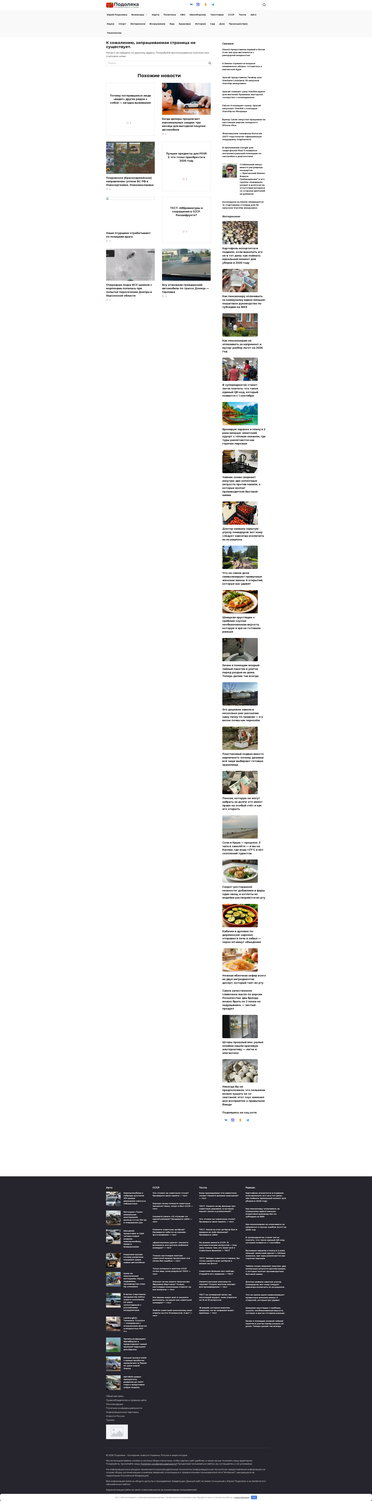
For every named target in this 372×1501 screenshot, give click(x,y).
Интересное (137, 23)
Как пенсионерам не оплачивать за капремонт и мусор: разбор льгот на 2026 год (242, 346)
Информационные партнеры (122, 1412)
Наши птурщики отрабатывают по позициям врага (128, 234)
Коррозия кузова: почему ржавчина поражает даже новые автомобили (134, 1258)
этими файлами (241, 1497)
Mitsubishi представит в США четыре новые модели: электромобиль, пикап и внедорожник (134, 1239)
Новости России (115, 1416)
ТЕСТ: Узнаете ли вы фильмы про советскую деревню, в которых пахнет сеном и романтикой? (217, 1208)
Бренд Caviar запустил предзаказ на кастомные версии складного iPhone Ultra (243, 122)
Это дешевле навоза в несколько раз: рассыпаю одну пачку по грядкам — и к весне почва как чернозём (242, 715)
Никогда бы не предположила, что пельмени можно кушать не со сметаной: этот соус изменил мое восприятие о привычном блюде (243, 1095)
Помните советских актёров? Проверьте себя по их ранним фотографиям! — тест (169, 1232)
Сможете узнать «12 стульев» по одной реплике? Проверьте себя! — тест (172, 1219)
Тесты (242, 14)
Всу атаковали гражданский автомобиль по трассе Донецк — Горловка (185, 288)
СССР (231, 14)
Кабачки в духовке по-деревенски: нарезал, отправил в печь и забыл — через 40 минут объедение (241, 937)
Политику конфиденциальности (159, 1464)
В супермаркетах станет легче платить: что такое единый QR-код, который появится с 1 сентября (240, 390)
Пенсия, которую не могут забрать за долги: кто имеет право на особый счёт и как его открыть (242, 803)
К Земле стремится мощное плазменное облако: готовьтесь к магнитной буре (242, 66)
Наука (110, 23)
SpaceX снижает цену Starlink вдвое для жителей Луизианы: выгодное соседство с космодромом (243, 94)
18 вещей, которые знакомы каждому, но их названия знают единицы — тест (216, 1310)
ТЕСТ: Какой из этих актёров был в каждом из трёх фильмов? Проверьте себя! (218, 1232)
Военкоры (138, 14)
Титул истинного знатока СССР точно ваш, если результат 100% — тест (172, 1271)
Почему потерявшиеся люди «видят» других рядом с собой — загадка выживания (130, 99)
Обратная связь (115, 1396)
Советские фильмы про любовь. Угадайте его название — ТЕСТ (217, 1272)
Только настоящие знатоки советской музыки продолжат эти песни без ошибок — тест (171, 1258)
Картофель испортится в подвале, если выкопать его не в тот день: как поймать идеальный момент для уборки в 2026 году (242, 255)
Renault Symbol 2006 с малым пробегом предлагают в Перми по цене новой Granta (135, 1363)
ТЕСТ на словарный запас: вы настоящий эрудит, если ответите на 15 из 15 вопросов (218, 1297)
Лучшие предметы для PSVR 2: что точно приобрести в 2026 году (186, 157)
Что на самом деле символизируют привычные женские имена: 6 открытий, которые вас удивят (242, 578)
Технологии (114, 32)
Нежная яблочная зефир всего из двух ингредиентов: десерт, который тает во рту (244, 979)
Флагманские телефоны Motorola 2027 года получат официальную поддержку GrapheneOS (242, 136)
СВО (182, 14)
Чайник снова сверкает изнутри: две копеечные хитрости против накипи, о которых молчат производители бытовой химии (241, 486)
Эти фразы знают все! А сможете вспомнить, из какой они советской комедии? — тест (172, 1300)
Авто (253, 14)
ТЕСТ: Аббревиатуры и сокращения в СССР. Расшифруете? (186, 211)
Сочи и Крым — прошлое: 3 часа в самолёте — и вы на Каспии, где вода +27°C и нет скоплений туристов (242, 848)
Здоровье (185, 23)
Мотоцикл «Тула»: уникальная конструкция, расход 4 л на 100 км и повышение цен (135, 1217)
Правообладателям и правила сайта (126, 1400)
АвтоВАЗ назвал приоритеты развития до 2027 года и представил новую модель (134, 1382)
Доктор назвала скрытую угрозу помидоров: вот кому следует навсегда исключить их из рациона (243, 534)
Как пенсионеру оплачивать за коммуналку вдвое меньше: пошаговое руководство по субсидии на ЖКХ (243, 301)
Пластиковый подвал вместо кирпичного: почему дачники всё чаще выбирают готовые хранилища (243, 759)
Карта (155, 14)
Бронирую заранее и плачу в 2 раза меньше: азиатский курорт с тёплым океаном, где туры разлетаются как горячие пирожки (244, 436)
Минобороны (198, 14)
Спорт (122, 23)
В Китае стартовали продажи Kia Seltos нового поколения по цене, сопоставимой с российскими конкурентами (134, 1302)
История (200, 23)
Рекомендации (114, 1404)
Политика (170, 14)
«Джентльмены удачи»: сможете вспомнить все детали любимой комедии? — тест (170, 1245)
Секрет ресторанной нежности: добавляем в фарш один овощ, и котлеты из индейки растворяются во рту (243, 892)
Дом (222, 23)
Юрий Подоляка (117, 14)
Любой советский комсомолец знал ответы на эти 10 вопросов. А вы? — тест (172, 1313)
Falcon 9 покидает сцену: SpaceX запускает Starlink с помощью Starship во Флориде (241, 108)
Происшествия (238, 23)
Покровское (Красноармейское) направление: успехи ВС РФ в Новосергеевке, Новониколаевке (130, 181)
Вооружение (157, 23)
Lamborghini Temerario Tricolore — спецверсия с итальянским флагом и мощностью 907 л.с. (135, 1324)
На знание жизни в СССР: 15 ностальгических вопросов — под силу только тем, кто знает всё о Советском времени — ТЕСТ (218, 1246)
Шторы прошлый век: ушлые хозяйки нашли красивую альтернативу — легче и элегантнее (242, 1047)
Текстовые (217, 14)
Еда (172, 23)
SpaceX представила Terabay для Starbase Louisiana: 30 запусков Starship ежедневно (242, 80)
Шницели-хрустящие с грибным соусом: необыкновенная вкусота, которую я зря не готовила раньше (241, 624)
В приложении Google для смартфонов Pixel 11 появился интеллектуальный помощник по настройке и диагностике (241, 152)
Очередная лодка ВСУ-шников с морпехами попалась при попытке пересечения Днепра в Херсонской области (129, 290)
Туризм (110, 1420)
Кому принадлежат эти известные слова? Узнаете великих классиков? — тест (219, 1195)
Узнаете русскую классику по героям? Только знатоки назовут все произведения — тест (217, 1284)
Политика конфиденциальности (124, 1408)
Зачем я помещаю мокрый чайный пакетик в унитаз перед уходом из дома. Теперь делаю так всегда (240, 671)
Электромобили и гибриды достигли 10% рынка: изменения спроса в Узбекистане (135, 1198)
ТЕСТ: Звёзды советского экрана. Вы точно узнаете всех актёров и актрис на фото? (219, 1261)
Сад (212, 23)
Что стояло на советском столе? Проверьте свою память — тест (171, 1194)
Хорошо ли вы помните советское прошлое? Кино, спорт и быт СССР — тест (173, 1206)
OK (254, 1497)
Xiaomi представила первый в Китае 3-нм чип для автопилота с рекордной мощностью (243, 52)
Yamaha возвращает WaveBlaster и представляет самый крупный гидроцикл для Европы (135, 1344)
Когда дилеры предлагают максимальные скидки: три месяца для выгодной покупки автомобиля (183, 124)
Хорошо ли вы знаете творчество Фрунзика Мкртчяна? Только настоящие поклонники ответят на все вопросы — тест (172, 1285)
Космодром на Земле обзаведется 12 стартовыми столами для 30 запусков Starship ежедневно (242, 205)
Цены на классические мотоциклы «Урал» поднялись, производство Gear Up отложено (134, 1280)
